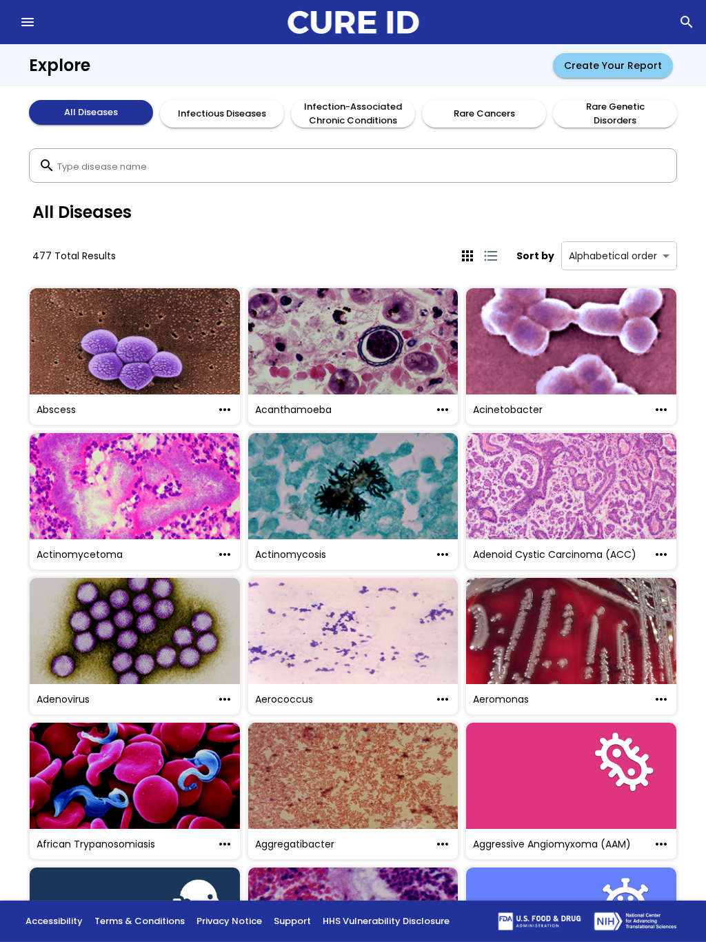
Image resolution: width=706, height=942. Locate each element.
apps (467, 256)
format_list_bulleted (491, 256)
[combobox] (353, 165)
